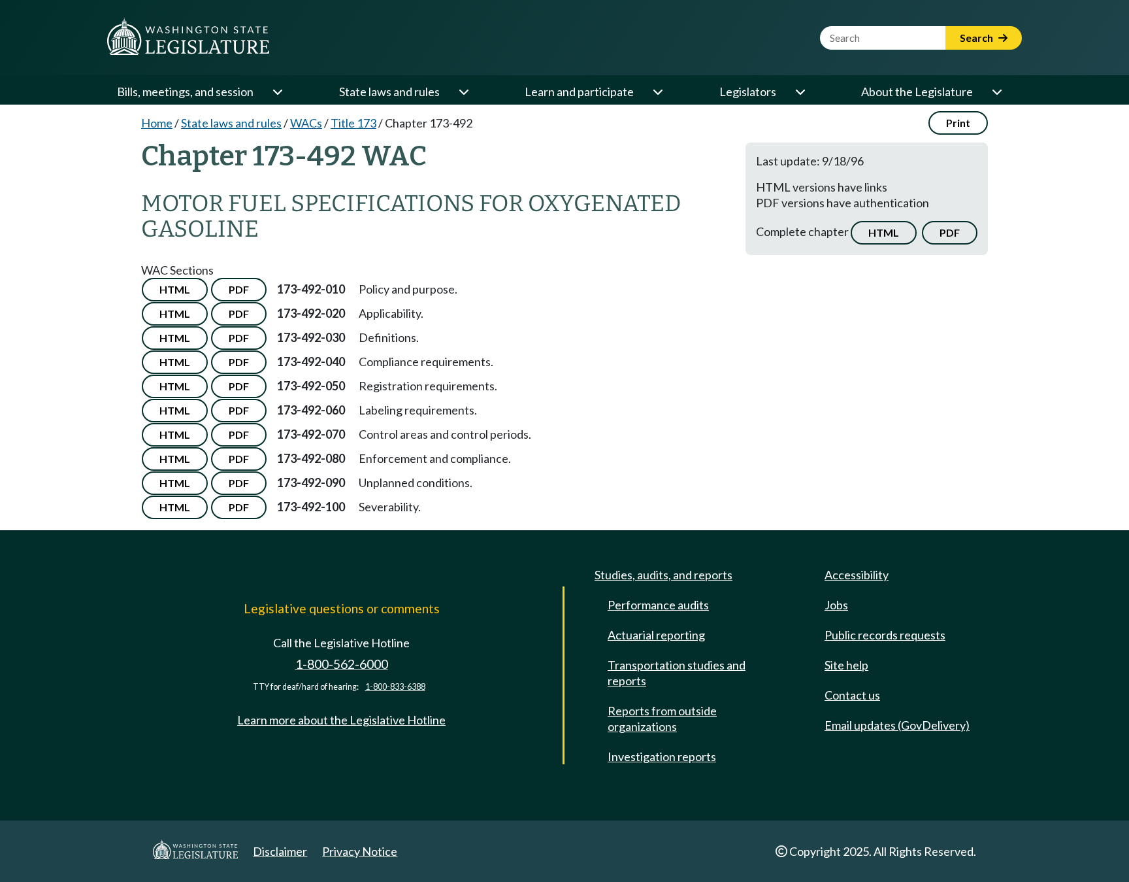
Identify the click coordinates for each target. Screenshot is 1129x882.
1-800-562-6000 (341, 663)
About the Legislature (917, 91)
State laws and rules (389, 91)
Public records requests (885, 635)
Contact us (852, 695)
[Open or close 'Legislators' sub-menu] (799, 91)
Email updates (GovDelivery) (897, 725)
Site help (846, 665)
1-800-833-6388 (395, 687)
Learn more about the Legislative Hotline (341, 720)
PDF (950, 232)
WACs (306, 123)
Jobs (836, 605)
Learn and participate (579, 91)
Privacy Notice (359, 851)
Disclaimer (280, 851)
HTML (883, 232)
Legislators (747, 91)
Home (156, 123)
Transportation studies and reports (676, 673)
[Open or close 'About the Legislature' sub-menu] (996, 91)
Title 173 (353, 123)
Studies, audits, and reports (663, 575)
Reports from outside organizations (662, 719)
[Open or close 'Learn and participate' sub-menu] (657, 91)
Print (958, 122)
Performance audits (658, 605)
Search (977, 37)
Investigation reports (662, 756)
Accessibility (857, 575)
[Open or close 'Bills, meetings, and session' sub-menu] (277, 91)
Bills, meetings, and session (185, 91)
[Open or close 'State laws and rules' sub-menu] (463, 91)
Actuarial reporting (656, 635)
